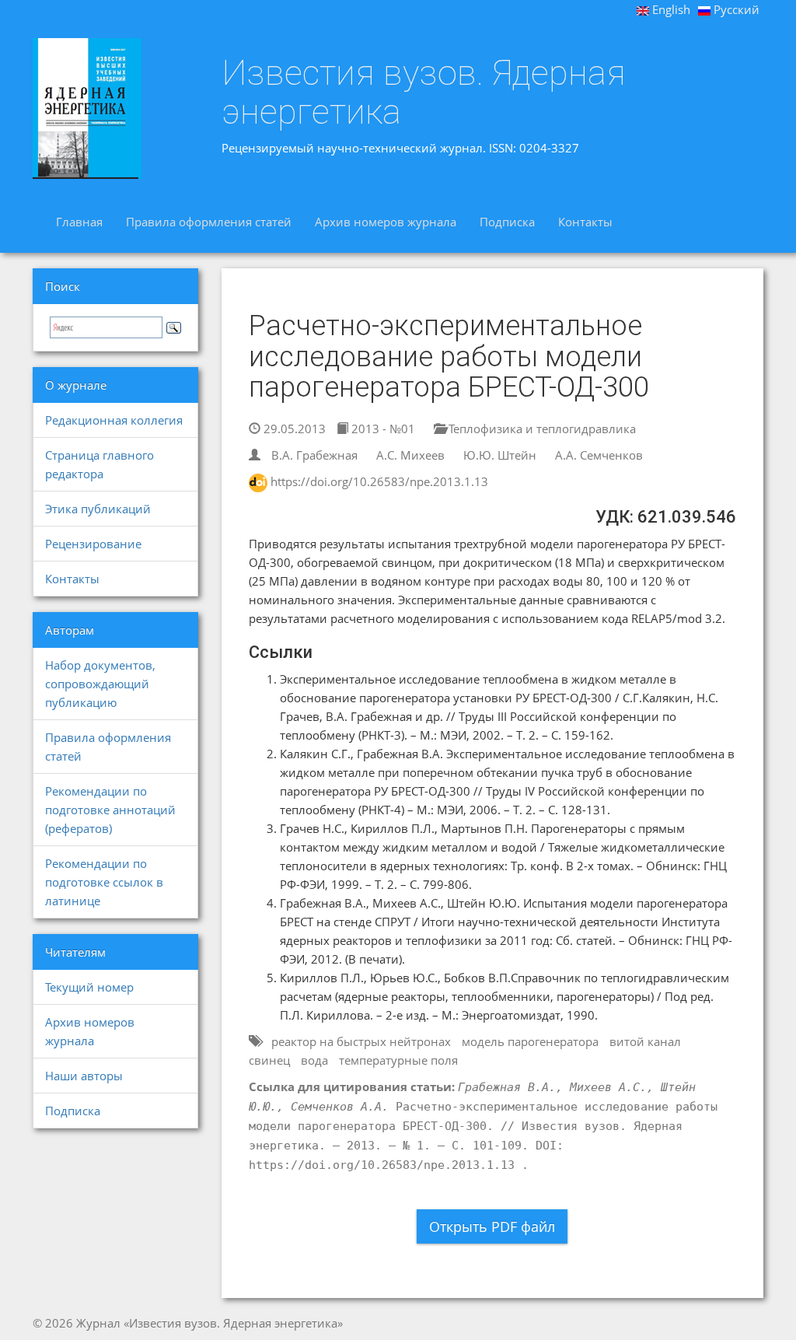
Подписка (507, 221)
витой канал (645, 1041)
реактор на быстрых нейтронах (361, 1041)
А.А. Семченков (599, 455)
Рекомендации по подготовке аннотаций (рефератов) (110, 809)
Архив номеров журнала (385, 221)
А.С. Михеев (410, 455)
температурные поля (398, 1060)
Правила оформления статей (209, 221)
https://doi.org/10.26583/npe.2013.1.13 (379, 481)
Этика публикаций (98, 508)
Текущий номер (89, 987)
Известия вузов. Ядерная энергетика (424, 92)
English (669, 9)
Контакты (585, 221)
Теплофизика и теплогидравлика (540, 428)
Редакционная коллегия (114, 420)
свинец (269, 1060)
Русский (734, 9)
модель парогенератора (530, 1041)
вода (314, 1060)
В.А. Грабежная (314, 455)
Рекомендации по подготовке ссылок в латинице (104, 881)
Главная (79, 221)
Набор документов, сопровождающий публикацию (100, 683)
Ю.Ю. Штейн (499, 455)
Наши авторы (84, 1075)
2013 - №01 (381, 428)
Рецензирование (93, 543)
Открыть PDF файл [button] (492, 1226)
